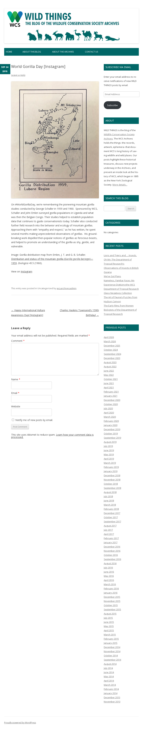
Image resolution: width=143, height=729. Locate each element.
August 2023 (110, 362)
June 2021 (109, 383)
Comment (18, 340)
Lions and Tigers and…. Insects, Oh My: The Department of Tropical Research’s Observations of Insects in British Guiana (121, 264)
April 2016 (109, 580)
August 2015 (110, 613)
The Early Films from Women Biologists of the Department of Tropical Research (120, 310)
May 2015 (109, 626)
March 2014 (110, 684)
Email (15, 393)
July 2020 (108, 408)
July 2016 (108, 567)
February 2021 (111, 391)
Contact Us (91, 51)
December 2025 (112, 345)
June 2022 (109, 370)
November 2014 (112, 651)
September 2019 (112, 437)
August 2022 (110, 366)
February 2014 (111, 689)
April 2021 (109, 387)
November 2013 (112, 701)
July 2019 (108, 446)
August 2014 (110, 663)
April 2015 (109, 630)
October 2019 (111, 433)
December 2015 (112, 596)
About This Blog (31, 51)
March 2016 (110, 584)
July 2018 (108, 496)
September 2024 (112, 354)
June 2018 (109, 500)
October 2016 (111, 555)
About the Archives (63, 51)
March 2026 (110, 341)
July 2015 (108, 617)
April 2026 (109, 337)
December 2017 (112, 513)
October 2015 (111, 605)
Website (15, 406)
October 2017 (111, 517)
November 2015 (112, 601)
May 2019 (109, 454)
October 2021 (111, 379)
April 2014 (109, 680)
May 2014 (109, 676)
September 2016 (112, 559)
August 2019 (110, 441)
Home (9, 51)
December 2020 (112, 400)
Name (15, 379)
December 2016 (112, 546)
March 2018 (110, 504)
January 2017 (110, 542)
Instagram (26, 271)
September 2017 (112, 521)
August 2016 (110, 563)
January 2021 (110, 395)
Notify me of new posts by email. (34, 420)
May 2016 (109, 576)
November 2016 (112, 550)
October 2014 (111, 655)
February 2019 (111, 467)
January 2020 (110, 425)
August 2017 (110, 525)
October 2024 (111, 349)
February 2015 (111, 638)
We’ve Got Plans (112, 276)
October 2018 (111, 483)
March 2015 (110, 634)
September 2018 (112, 488)
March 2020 (110, 416)
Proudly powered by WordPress (20, 722)
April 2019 (109, 458)
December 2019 (112, 429)
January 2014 (110, 693)
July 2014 (108, 668)
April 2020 (109, 412)
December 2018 (112, 475)
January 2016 (110, 592)
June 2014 (109, 672)
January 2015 (110, 643)
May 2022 (109, 374)
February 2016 (111, 588)
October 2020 (111, 404)
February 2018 (111, 508)
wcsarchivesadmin (66, 288)
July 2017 (108, 529)
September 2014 (112, 659)
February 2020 (111, 421)
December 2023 (112, 358)
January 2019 (110, 471)
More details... (119, 184)
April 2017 (109, 534)
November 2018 (112, 479)
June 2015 (109, 622)
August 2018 (110, 492)
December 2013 (112, 697)
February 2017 (111, 538)
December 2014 (112, 647)
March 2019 (110, 462)
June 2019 (109, 450)
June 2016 (109, 571)
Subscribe (112, 105)
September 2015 (112, 609)
